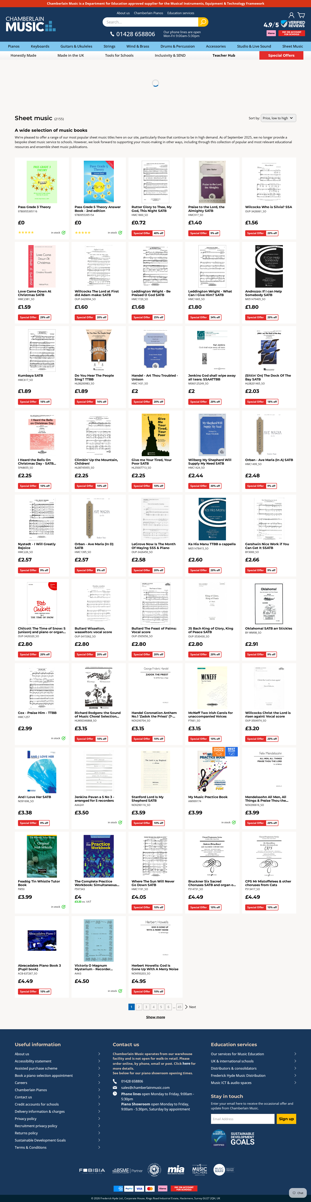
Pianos (13, 46)
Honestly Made (23, 55)
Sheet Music (292, 46)
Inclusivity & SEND (170, 55)
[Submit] (203, 22)
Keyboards (40, 46)
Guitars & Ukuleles (76, 46)
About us (123, 13)
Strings (109, 46)
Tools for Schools (119, 55)
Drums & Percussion (178, 46)
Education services (180, 13)
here (186, 1063)
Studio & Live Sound (254, 46)
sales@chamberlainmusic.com (145, 1087)
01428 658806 (132, 1081)
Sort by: (254, 118)
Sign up (286, 1119)
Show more (155, 1017)
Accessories (216, 46)
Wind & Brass (138, 46)
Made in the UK (71, 55)
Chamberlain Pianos (148, 13)
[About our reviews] (284, 24)
